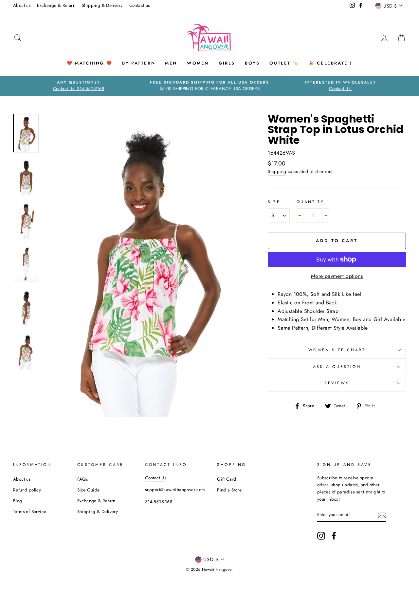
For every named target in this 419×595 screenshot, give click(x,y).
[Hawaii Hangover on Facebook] (334, 536)
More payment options (337, 276)
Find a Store (229, 490)
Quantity (310, 202)
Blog (17, 500)
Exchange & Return (56, 5)
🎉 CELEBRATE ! (330, 63)
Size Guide (88, 490)
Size (274, 202)
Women (198, 63)
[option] (78, 85)
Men (171, 63)
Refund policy (27, 490)
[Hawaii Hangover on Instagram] (321, 536)
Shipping (277, 171)
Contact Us (155, 477)
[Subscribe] (382, 514)
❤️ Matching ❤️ (89, 63)
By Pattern (138, 63)
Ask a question (337, 367)
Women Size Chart (337, 350)
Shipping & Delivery (102, 5)
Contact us (139, 5)
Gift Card (226, 479)
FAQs (82, 479)
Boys (252, 63)
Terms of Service (29, 511)
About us (21, 5)
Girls (227, 63)
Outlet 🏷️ (284, 63)
